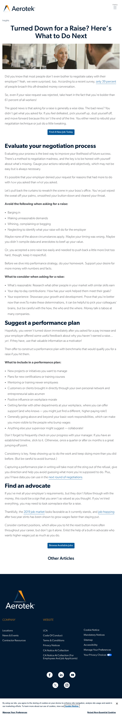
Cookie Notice (91, 630)
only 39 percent (106, 81)
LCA (45, 630)
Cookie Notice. (72, 706)
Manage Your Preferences (97, 650)
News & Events (10, 635)
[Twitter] (55, 685)
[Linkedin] (61, 675)
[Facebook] (50, 675)
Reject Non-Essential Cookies (101, 712)
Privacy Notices (51, 645)
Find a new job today (61, 132)
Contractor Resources (14, 640)
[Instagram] (67, 685)
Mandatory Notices (94, 635)
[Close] (116, 703)
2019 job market (34, 512)
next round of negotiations (65, 477)
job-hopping (106, 512)
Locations (7, 630)
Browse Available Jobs (61, 545)
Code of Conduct (52, 635)
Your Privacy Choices (95, 655)
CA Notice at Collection (56, 650)
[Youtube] (72, 675)
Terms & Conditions (53, 640)
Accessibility (91, 645)
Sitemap (88, 640)
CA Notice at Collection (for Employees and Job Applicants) (60, 657)
